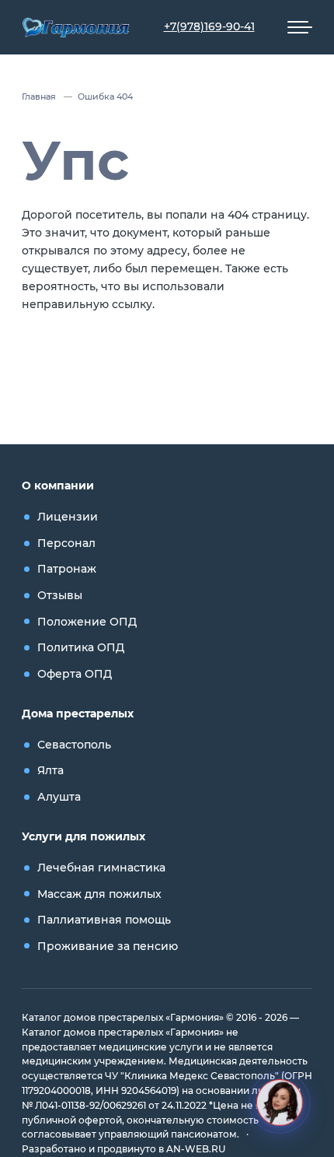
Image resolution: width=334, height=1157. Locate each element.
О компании (58, 486)
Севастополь (74, 745)
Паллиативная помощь (104, 920)
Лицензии (67, 517)
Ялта (50, 770)
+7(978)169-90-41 (209, 26)
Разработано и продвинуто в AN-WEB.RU (123, 1149)
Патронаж (66, 569)
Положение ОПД (87, 622)
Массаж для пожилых (99, 894)
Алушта (59, 797)
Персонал (66, 543)
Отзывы (59, 595)
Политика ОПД (80, 647)
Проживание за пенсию (107, 946)
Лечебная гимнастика (101, 868)
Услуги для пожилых (83, 836)
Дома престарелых (78, 713)
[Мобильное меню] (299, 27)
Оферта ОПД (74, 674)
